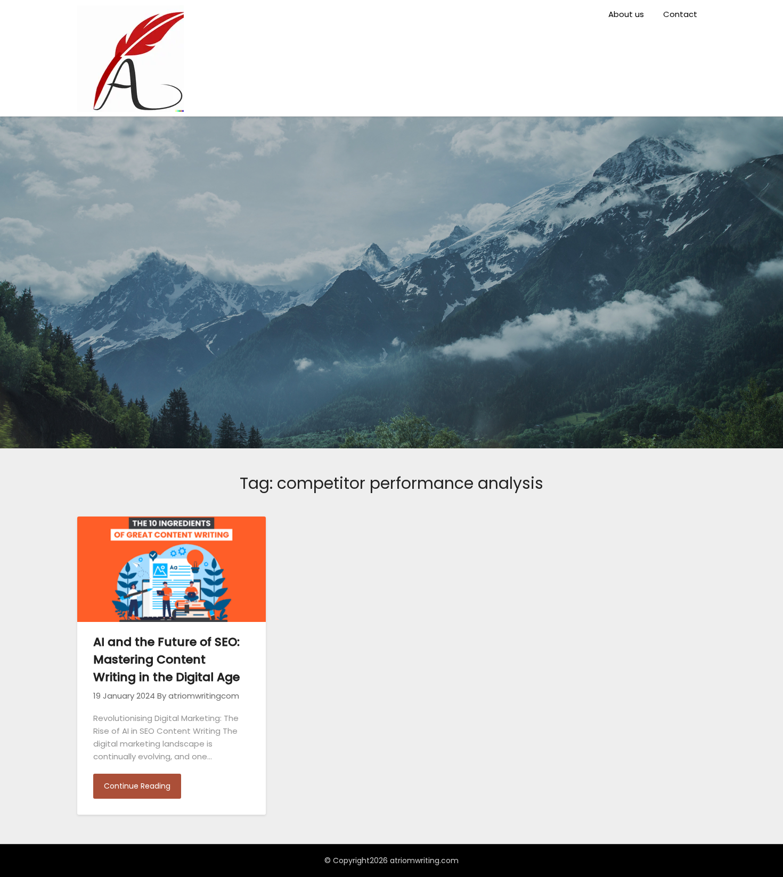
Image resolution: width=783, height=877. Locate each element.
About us (626, 14)
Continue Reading (137, 786)
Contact (680, 14)
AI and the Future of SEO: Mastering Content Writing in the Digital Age (166, 659)
